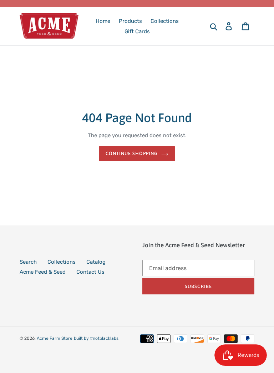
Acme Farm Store (54, 338)
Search (28, 262)
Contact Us (90, 272)
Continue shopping (132, 153)
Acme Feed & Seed (43, 272)
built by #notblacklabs (96, 338)
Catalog (96, 262)
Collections (61, 262)
